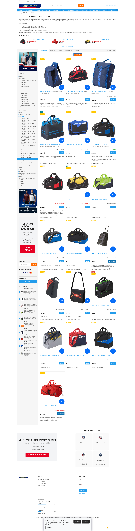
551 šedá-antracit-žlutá (45, 370)
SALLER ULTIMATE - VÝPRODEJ (28, 145)
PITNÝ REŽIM (22, 171)
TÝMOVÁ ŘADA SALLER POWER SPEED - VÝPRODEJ (28, 137)
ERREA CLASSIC (24, 101)
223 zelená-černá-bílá (96, 319)
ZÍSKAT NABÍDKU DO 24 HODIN (27, 249)
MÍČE (20, 112)
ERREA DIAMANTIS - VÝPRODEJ (28, 105)
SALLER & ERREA (23, 78)
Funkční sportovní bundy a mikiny (28, 153)
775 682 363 (43, 483)
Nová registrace (82, 493)
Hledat (81, 5)
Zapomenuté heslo (83, 495)
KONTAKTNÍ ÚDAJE (60, 1)
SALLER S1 (23, 82)
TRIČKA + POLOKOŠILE (26, 157)
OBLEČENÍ (21, 109)
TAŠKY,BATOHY (22, 110)
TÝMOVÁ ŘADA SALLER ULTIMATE (28, 126)
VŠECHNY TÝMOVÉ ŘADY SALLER (28, 80)
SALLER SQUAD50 (25, 86)
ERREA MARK (24, 97)
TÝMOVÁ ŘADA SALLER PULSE (27, 131)
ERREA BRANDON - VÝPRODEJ (28, 103)
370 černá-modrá (95, 163)
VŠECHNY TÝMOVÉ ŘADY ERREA (28, 91)
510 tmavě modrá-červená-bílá (72, 370)
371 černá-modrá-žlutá (71, 319)
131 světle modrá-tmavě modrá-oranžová (49, 269)
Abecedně (77, 50)
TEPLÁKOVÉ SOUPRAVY (26, 160)
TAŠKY (22, 159)
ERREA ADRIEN (24, 93)
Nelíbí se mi (40, 510)
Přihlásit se (83, 490)
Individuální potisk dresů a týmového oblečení (27, 179)
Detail (61, 99)
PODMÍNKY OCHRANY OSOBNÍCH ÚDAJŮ (64, 517)
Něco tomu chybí (42, 507)
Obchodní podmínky (71, 1)
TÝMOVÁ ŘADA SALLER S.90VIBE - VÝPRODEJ (28, 134)
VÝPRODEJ (21, 116)
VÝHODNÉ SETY (22, 107)
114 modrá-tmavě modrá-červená (73, 163)
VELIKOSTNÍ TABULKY (79, 517)
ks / (27, 281)
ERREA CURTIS (24, 99)
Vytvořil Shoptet (112, 528)
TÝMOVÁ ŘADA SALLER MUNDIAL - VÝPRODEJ (28, 140)
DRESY (22, 147)
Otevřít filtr (78, 54)
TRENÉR (21, 169)
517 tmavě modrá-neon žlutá (108, 319)
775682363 (42, 481)
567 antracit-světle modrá (46, 109)
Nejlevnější (52, 50)
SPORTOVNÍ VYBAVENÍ (24, 166)
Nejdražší (60, 50)
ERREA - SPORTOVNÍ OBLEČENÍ (92, 517)
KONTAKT (42, 517)
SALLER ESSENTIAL (25, 90)
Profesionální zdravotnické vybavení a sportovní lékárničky (27, 174)
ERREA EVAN (24, 95)
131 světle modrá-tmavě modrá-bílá (73, 269)
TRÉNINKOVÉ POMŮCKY (24, 114)
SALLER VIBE (24, 84)
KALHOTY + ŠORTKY (25, 155)
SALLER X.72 (24, 88)
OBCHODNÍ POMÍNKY (49, 517)
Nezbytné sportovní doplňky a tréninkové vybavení (27, 163)
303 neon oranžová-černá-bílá (46, 319)
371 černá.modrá (110, 370)
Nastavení (49, 527)
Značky (21, 181)
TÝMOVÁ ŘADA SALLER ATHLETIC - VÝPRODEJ (28, 143)
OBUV (22, 151)
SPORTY (21, 76)
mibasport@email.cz (44, 479)
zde (63, 524)
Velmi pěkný (40, 503)
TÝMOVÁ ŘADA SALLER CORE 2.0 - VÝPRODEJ (28, 121)
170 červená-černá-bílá (96, 217)
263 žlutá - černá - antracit (71, 217)
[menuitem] (20, 10)
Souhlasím (86, 521)
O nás (37, 517)
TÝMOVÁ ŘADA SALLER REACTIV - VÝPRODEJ (28, 129)
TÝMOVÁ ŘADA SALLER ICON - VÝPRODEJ (27, 124)
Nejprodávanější (68, 50)
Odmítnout (77, 521)
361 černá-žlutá (58, 319)
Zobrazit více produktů (67, 46)
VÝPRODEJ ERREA (25, 118)
